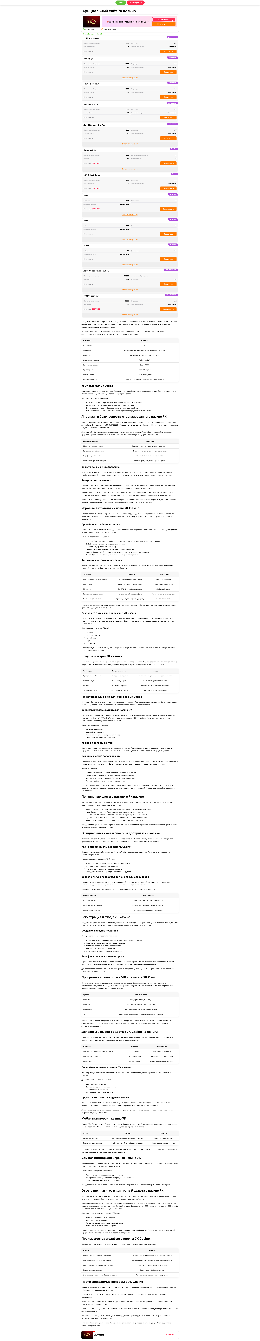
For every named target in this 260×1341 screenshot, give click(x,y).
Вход (121, 3)
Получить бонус (163, 24)
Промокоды (168, 51)
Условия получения (130, 78)
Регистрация (136, 3)
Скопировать (168, 163)
